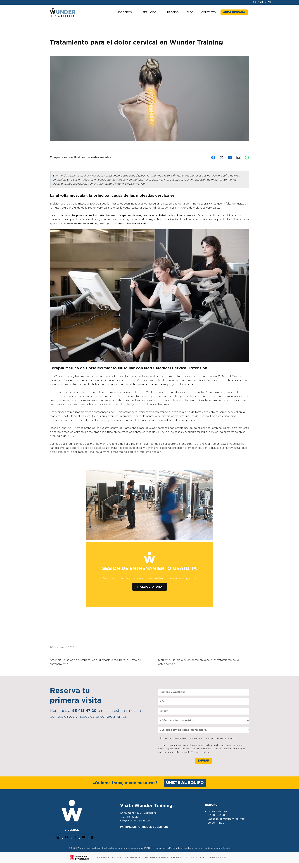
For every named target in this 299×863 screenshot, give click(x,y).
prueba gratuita (149, 587)
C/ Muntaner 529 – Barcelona (138, 813)
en (269, 2)
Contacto (208, 12)
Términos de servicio (207, 848)
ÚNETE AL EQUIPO (185, 783)
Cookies (106, 848)
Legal (98, 848)
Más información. (200, 752)
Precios (173, 12)
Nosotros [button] (124, 12)
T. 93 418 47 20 (129, 817)
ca (261, 2)
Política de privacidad (180, 848)
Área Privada (234, 12)
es (254, 2)
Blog (190, 12)
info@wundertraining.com (136, 820)
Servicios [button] (149, 12)
